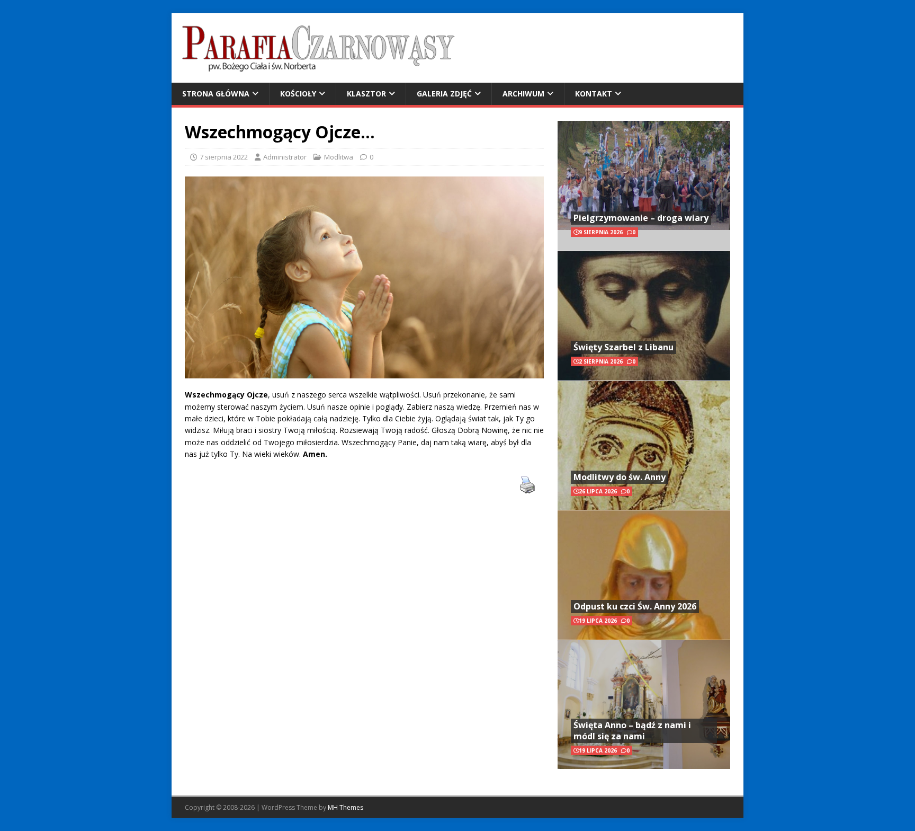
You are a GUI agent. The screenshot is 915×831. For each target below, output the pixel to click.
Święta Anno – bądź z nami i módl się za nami (632, 730)
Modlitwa (338, 157)
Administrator (285, 157)
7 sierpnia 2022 (224, 157)
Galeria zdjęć (444, 94)
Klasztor (366, 94)
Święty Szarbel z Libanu (623, 347)
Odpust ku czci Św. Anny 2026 (634, 606)
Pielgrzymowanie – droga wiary (640, 218)
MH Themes (345, 807)
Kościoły (298, 94)
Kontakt (593, 94)
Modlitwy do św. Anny (619, 477)
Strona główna (215, 94)
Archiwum (523, 94)
